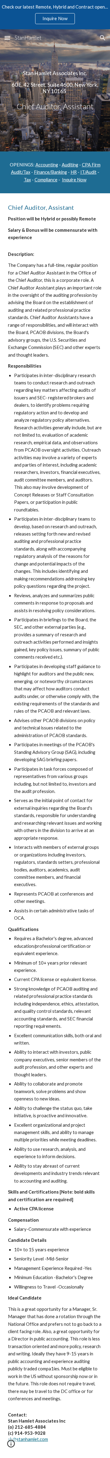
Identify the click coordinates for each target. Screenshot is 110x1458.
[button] (7, 37)
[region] (55, 14)
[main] (55, 90)
